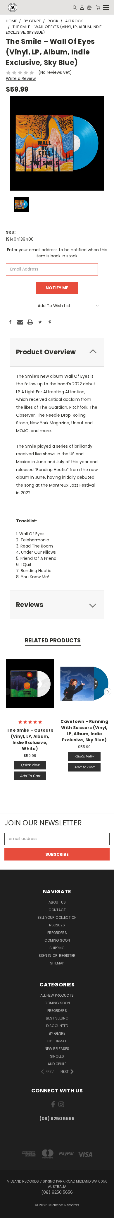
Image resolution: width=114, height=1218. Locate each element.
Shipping (57, 947)
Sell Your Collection (57, 917)
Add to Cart (30, 775)
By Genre (57, 1033)
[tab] (57, 352)
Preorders (57, 932)
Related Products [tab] (53, 640)
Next (107, 691)
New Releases (57, 1048)
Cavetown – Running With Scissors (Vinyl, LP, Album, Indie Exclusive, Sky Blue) (84, 731)
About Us (57, 902)
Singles (57, 1056)
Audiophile (57, 1063)
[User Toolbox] (82, 7)
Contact (57, 909)
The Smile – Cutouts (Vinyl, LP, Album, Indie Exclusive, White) (30, 739)
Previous (7, 691)
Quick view (30, 764)
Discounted (57, 1025)
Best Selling (57, 1018)
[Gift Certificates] (89, 7)
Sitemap (57, 963)
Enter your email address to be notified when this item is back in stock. (57, 253)
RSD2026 (57, 925)
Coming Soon (57, 940)
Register (67, 955)
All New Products (57, 995)
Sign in (45, 955)
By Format (57, 1041)
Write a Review (21, 78)
